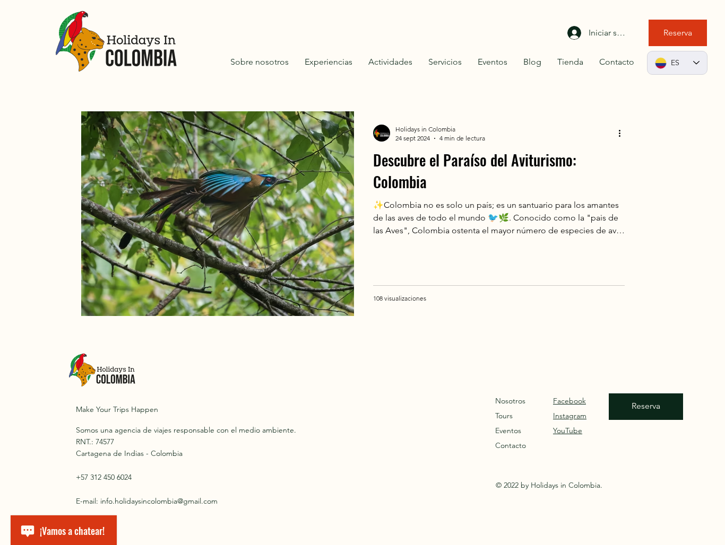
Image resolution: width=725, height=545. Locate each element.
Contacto (510, 445)
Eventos (508, 430)
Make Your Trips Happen (117, 409)
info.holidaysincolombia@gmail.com (159, 501)
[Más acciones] (623, 133)
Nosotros (510, 401)
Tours (504, 415)
